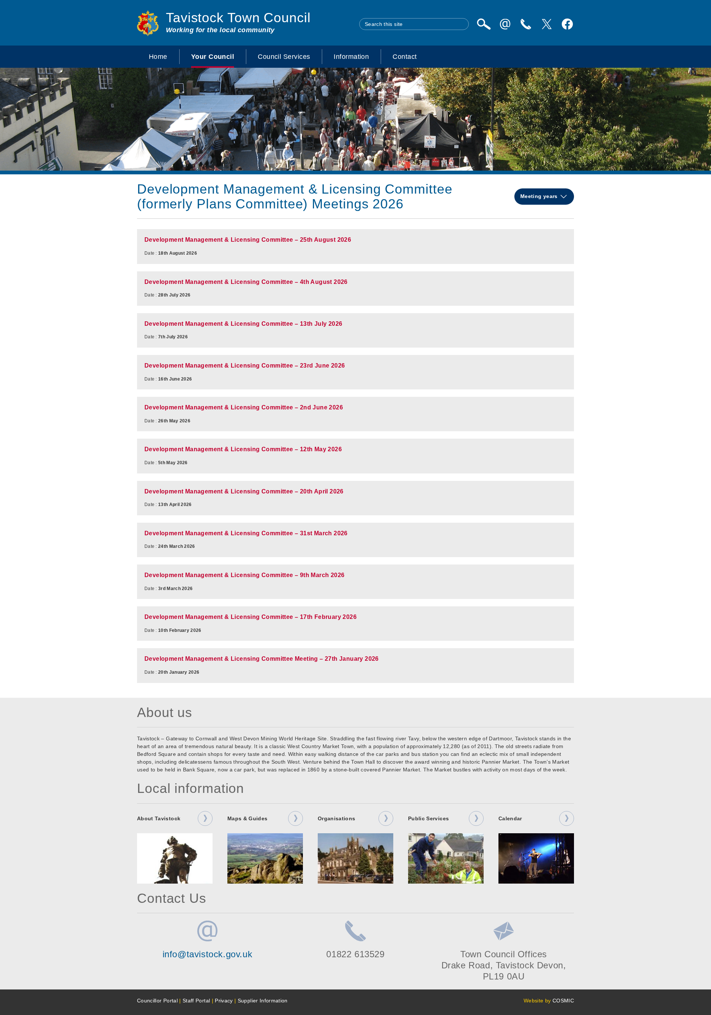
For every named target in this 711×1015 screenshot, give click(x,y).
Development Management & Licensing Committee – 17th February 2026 (250, 617)
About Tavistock (158, 818)
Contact (405, 56)
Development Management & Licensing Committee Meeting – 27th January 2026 (261, 659)
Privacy (224, 1001)
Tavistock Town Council (238, 17)
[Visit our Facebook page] (567, 24)
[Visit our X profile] (546, 24)
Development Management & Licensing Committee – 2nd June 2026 (243, 407)
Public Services (428, 818)
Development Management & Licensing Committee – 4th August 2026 (246, 282)
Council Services (284, 56)
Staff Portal (196, 1001)
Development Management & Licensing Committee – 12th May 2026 (243, 449)
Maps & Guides (247, 818)
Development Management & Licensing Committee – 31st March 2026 (246, 533)
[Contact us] (526, 24)
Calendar (510, 818)
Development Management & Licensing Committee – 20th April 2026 (244, 491)
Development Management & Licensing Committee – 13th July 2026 (243, 324)
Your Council (212, 56)
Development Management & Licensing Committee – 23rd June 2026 (244, 365)
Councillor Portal (157, 1001)
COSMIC (563, 1001)
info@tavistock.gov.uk (208, 954)
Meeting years (539, 196)
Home (158, 56)
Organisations (337, 818)
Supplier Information (263, 1001)
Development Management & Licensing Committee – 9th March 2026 (244, 575)
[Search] (483, 24)
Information (351, 56)
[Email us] (505, 24)
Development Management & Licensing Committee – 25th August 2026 (247, 240)
